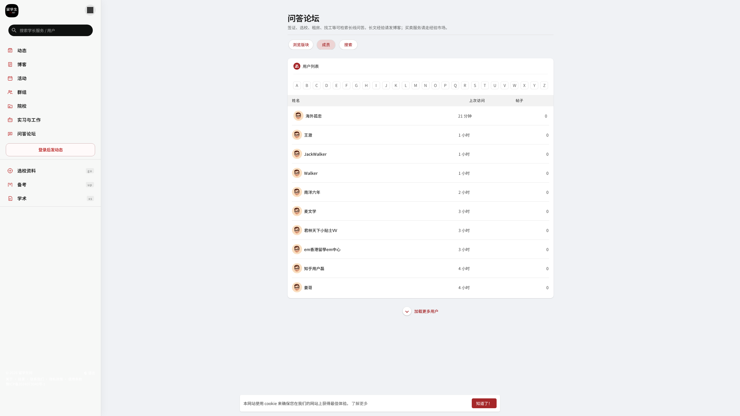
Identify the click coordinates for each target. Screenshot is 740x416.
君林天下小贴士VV (320, 230)
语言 (91, 372)
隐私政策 (56, 378)
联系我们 (37, 378)
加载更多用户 (426, 311)
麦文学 (310, 211)
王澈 (308, 135)
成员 (326, 44)
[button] (50, 30)
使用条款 (75, 378)
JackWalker (315, 154)
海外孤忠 (314, 116)
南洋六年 (312, 192)
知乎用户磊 (314, 268)
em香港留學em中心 (322, 249)
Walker (311, 173)
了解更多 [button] (360, 403)
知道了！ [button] (484, 403)
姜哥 (308, 287)
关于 (9, 378)
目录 (21, 378)
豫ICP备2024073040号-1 (25, 383)
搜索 (348, 44)
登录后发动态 (50, 149)
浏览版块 (301, 44)
